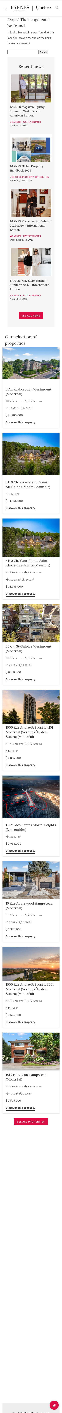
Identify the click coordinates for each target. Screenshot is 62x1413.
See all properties (31, 1121)
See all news (31, 315)
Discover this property (20, 422)
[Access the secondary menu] (5, 8)
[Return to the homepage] (30, 8)
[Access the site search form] (57, 8)
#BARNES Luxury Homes (25, 121)
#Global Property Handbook (29, 176)
